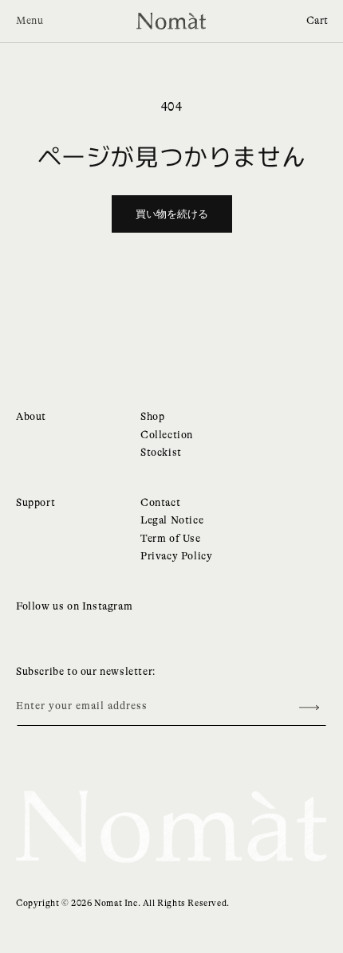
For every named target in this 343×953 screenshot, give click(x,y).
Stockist (161, 452)
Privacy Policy (176, 556)
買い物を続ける (172, 214)
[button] (317, 21)
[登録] (308, 708)
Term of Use (170, 538)
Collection (166, 435)
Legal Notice (171, 520)
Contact (160, 502)
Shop (152, 416)
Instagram (107, 606)
